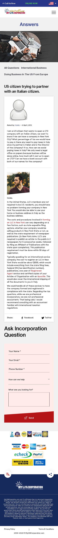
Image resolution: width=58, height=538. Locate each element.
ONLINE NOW (31, 3)
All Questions (11, 67)
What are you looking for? (20, 390)
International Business (34, 67)
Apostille (41, 276)
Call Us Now (10, 3)
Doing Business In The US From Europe (26, 74)
